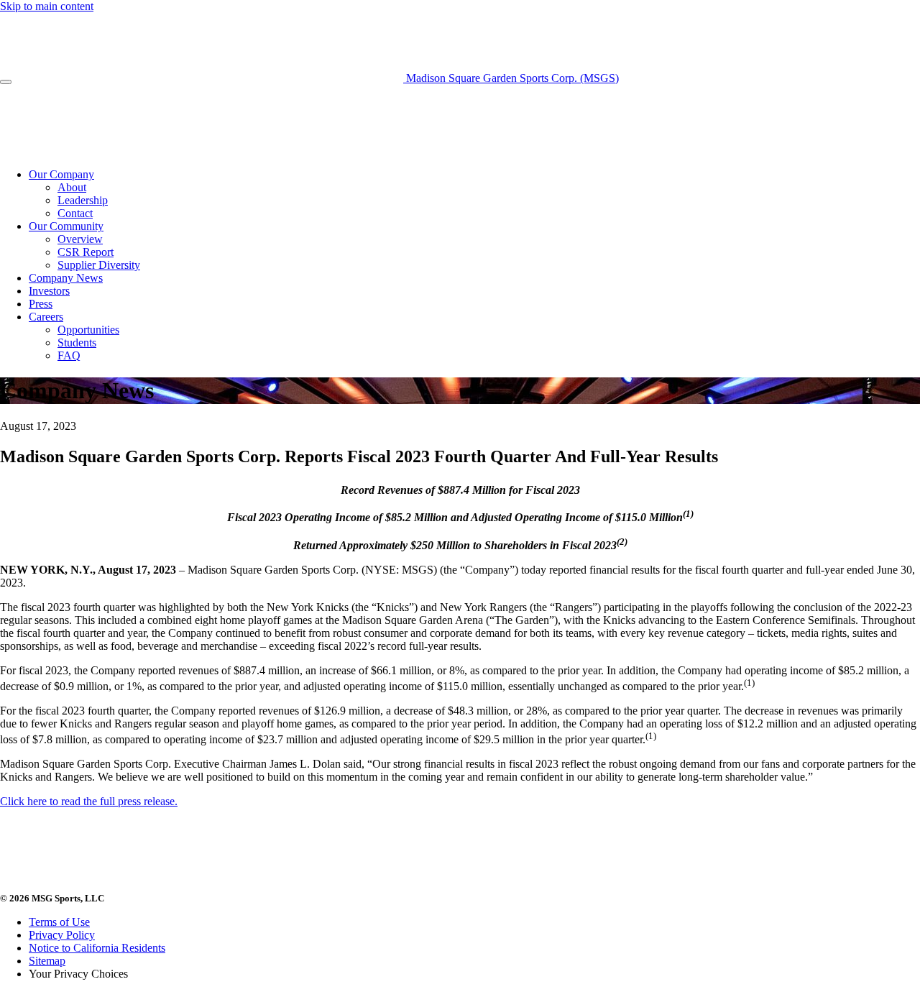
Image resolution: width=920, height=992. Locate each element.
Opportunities (88, 329)
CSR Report (86, 252)
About (72, 187)
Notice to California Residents (97, 948)
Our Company (61, 174)
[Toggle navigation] (6, 82)
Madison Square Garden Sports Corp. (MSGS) (511, 78)
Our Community (66, 226)
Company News (66, 278)
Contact (75, 213)
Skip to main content (46, 6)
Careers (46, 317)
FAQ (69, 355)
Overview (80, 239)
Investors (49, 291)
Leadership (83, 200)
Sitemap (47, 961)
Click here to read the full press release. (89, 801)
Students (77, 342)
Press (40, 304)
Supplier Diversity (99, 265)
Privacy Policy (62, 935)
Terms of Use (59, 922)
